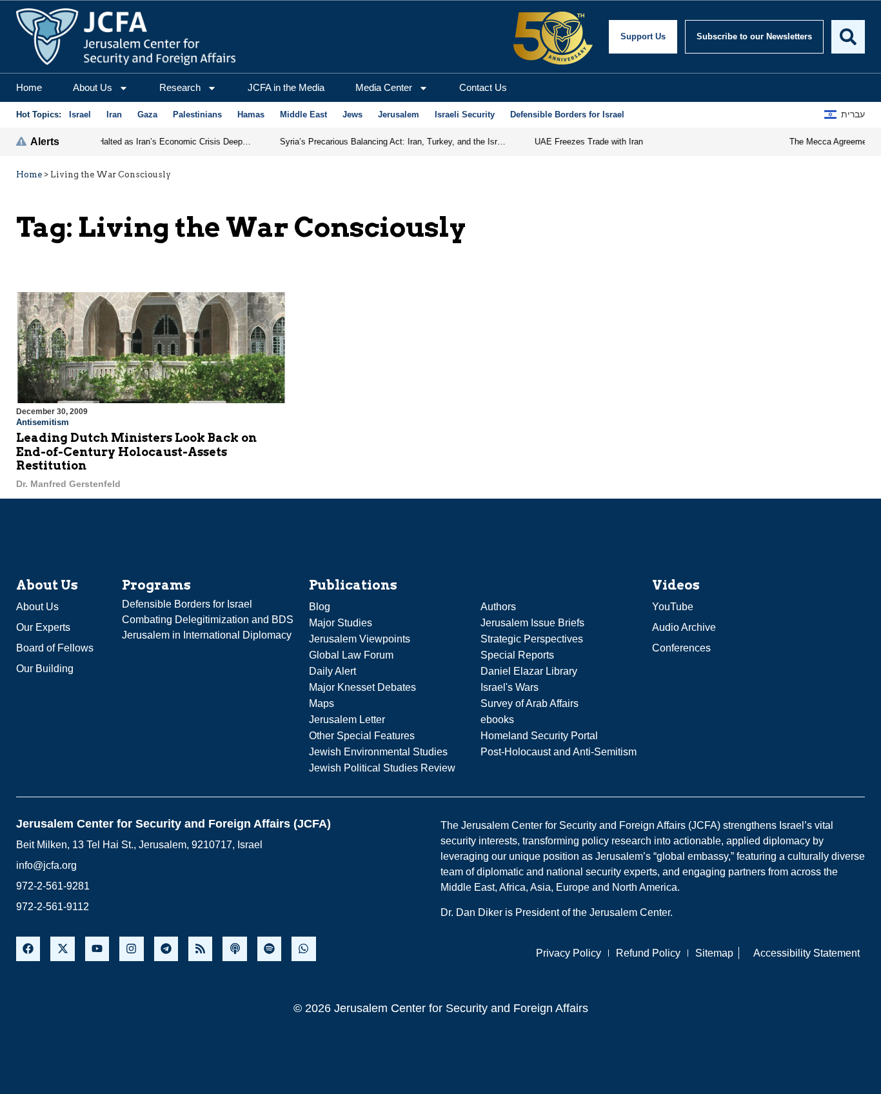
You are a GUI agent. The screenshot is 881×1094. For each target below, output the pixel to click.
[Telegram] (166, 948)
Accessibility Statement (806, 953)
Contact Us (483, 87)
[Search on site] (848, 37)
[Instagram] (131, 948)
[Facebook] (28, 948)
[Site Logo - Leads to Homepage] (125, 36)
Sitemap (714, 953)
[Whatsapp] (303, 948)
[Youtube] (97, 948)
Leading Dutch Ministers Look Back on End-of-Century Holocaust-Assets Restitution (136, 451)
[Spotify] (269, 948)
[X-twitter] (62, 948)
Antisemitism (42, 422)
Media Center (383, 87)
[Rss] (200, 948)
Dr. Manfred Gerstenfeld (68, 484)
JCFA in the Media (286, 87)
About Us (92, 87)
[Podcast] (234, 948)
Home (29, 87)
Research (180, 87)
